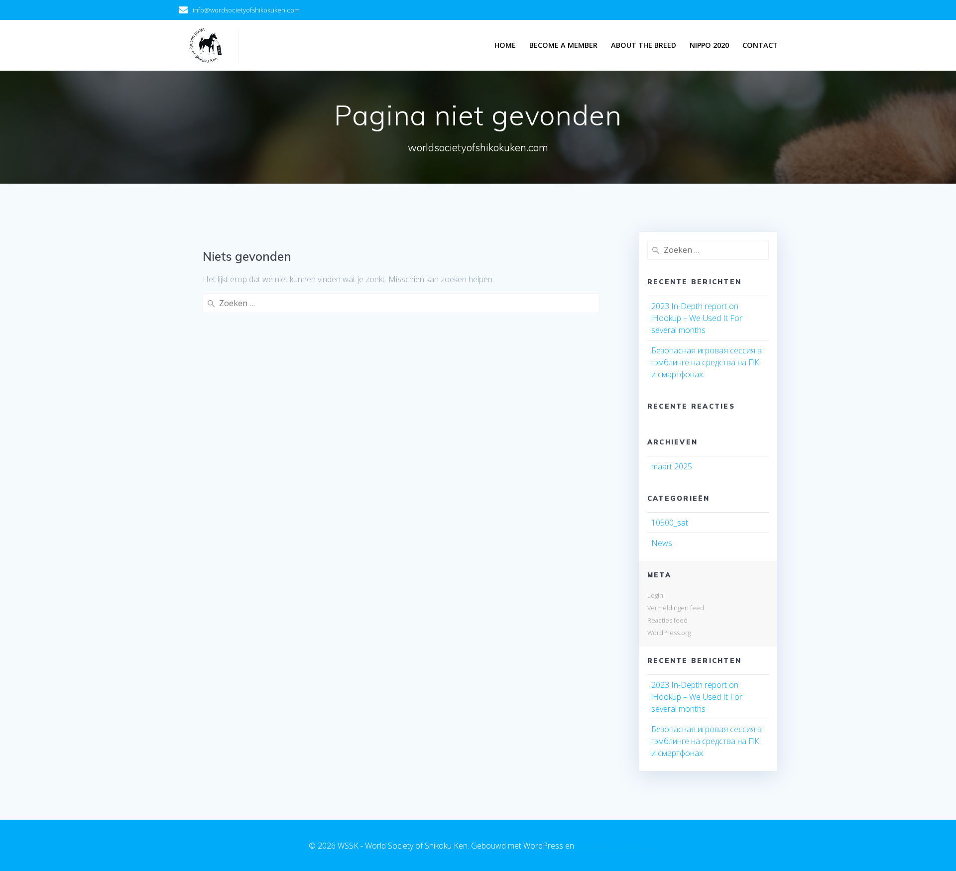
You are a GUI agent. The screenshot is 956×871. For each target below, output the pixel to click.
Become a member (563, 45)
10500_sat (669, 522)
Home (505, 45)
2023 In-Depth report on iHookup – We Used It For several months (696, 318)
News (661, 543)
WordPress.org (669, 632)
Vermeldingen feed (675, 607)
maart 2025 (671, 466)
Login (655, 595)
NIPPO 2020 (709, 45)
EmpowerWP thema (611, 845)
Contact (760, 45)
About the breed (643, 45)
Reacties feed (667, 620)
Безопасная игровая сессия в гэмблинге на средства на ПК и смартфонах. (706, 362)
